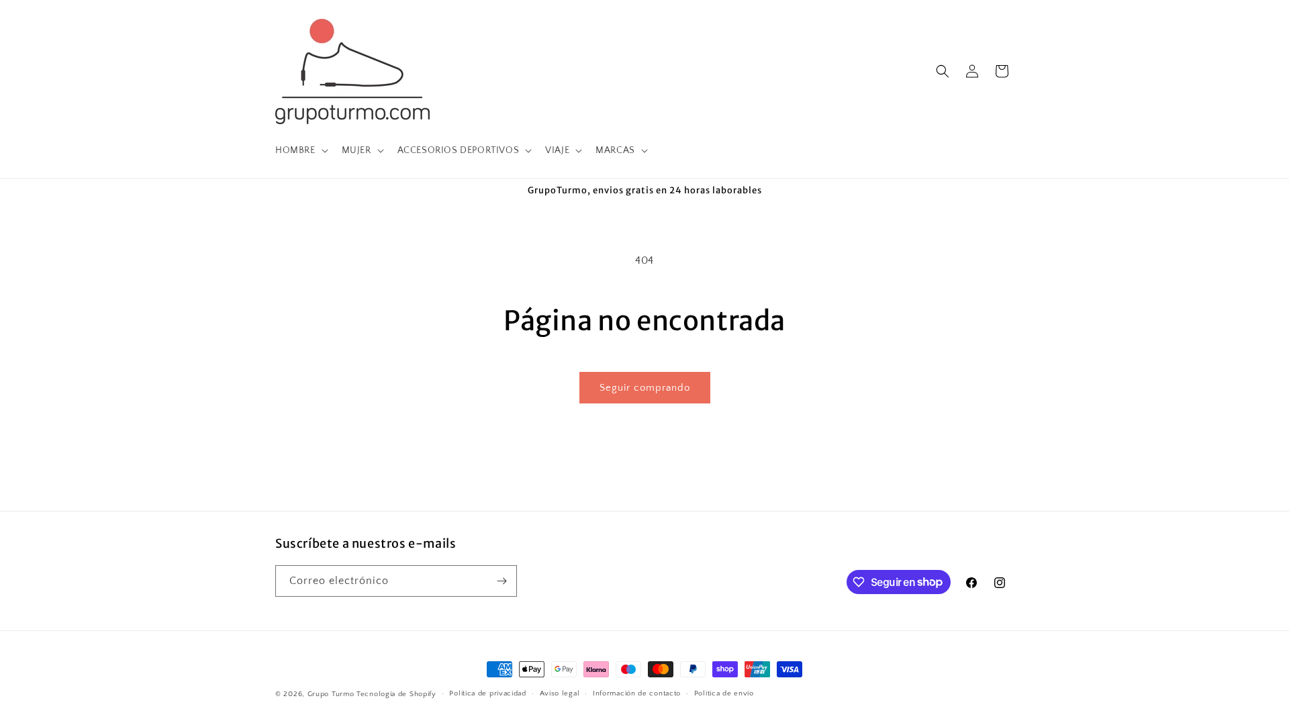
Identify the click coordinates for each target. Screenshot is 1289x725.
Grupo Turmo (330, 694)
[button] (300, 150)
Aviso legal (560, 693)
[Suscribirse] (501, 581)
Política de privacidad (487, 693)
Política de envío (724, 693)
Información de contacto (637, 693)
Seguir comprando (645, 387)
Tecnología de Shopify (396, 694)
